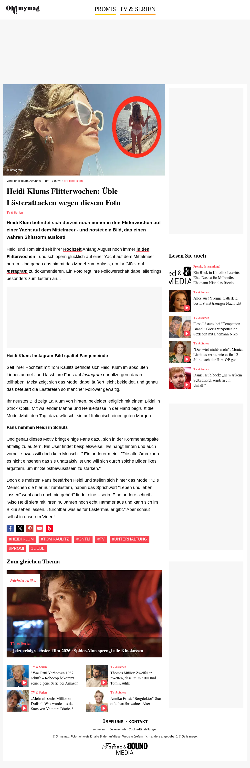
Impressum (100, 729)
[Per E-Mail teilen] (39, 528)
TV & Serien (138, 9)
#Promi (16, 548)
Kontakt (138, 722)
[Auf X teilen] (20, 528)
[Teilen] (29, 528)
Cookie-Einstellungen (143, 729)
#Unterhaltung (129, 539)
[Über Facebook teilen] (10, 528)
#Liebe (38, 548)
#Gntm (83, 539)
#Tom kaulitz (55, 539)
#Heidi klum (21, 539)
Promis (105, 9)
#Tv (101, 539)
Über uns (113, 722)
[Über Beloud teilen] (49, 528)
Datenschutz (118, 729)
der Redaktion (73, 181)
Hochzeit (72, 249)
